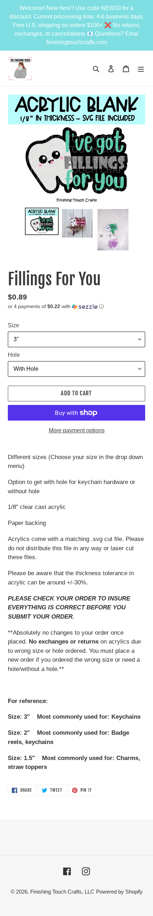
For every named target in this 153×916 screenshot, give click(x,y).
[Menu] (140, 68)
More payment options (77, 430)
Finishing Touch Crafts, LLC (62, 892)
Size (13, 325)
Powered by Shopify (119, 892)
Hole (14, 355)
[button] (56, 306)
